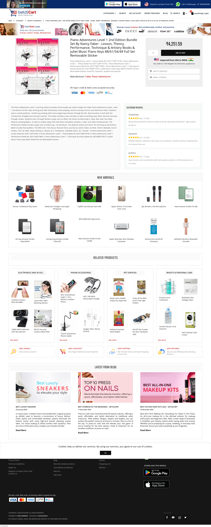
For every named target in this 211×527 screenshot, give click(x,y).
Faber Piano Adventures (98, 76)
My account (135, 13)
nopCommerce (22, 516)
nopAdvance (43, 516)
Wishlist (102, 467)
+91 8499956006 (203, 4)
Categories (108, 13)
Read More (21, 430)
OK (105, 453)
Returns (57, 471)
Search (122, 13)
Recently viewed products (64, 464)
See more (14, 340)
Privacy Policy (14, 460)
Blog (165, 13)
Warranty (57, 475)
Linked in (185, 517)
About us (12, 467)
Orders (102, 460)
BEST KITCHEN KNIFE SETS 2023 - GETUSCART (158, 407)
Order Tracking (152, 13)
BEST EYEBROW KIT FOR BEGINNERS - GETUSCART (98, 407)
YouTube (173, 517)
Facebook (167, 517)
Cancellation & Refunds (63, 467)
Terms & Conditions (17, 464)
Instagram (179, 517)
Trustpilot (4, 526)
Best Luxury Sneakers (26, 407)
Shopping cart (105, 464)
